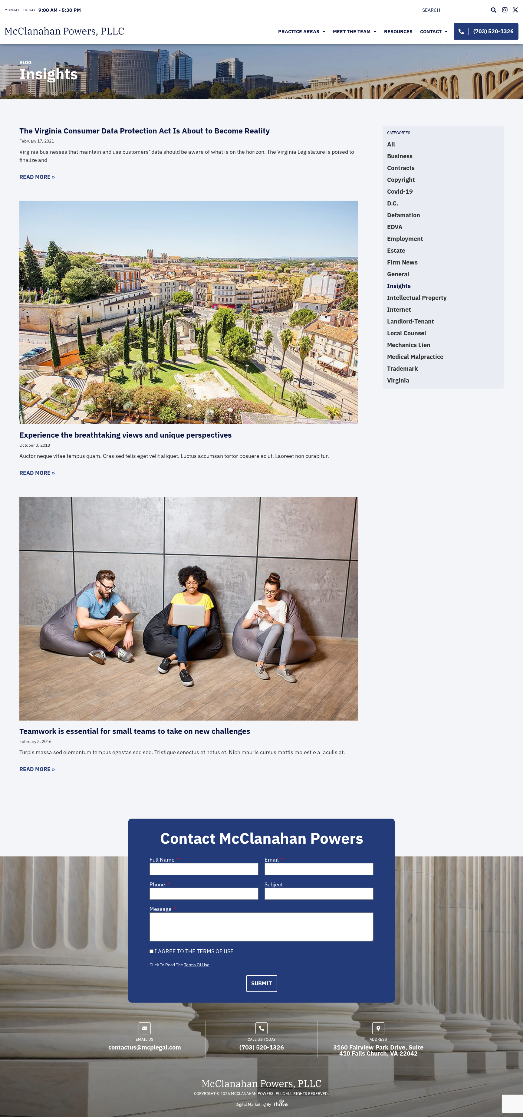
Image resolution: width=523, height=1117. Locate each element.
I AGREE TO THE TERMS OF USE (194, 951)
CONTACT (431, 31)
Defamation (403, 215)
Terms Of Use (196, 965)
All (391, 144)
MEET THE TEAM (351, 31)
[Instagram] (505, 10)
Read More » (37, 176)
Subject (274, 884)
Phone (158, 884)
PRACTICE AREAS (298, 31)
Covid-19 (400, 191)
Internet (399, 309)
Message (161, 909)
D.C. (392, 203)
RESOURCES (398, 31)
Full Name (163, 859)
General (398, 274)
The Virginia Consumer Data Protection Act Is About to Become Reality (144, 131)
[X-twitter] (515, 10)
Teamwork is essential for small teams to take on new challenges (134, 731)
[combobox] (454, 10)
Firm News (402, 262)
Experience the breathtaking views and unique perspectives (125, 435)
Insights (399, 286)
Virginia (398, 380)
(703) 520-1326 (261, 1047)
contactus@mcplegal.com (144, 1047)
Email (272, 859)
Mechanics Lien (408, 345)
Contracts (401, 168)
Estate (396, 250)
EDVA (395, 227)
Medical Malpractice (415, 356)
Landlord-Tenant (410, 321)
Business (400, 156)
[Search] (495, 10)
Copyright (401, 179)
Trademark (402, 368)
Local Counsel (406, 333)
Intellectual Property (417, 297)
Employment (405, 238)
